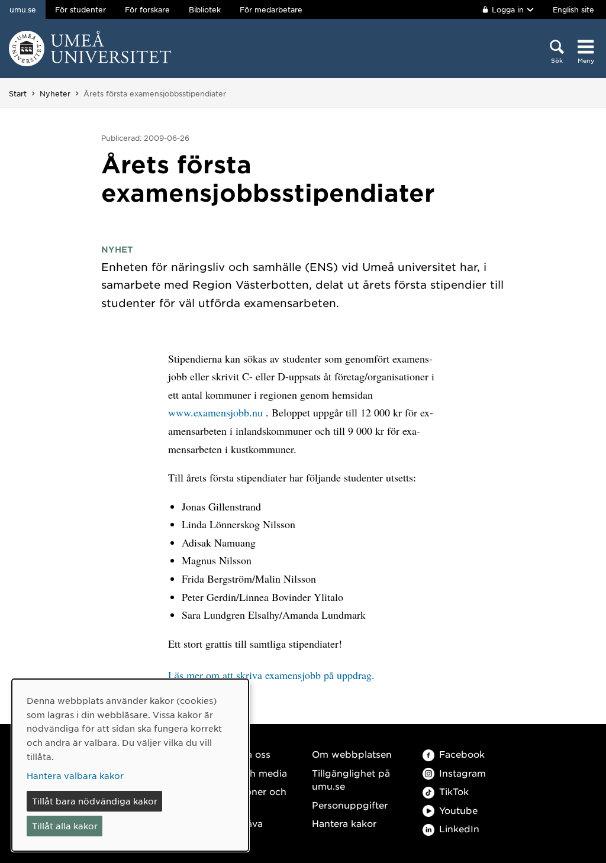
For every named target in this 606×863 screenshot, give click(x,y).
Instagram (462, 772)
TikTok (454, 791)
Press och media (249, 772)
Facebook (462, 753)
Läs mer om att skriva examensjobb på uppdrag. (271, 675)
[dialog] (130, 765)
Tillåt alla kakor (65, 825)
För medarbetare (271, 9)
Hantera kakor (344, 823)
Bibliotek (205, 9)
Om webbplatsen (352, 753)
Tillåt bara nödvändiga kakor (94, 801)
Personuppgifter (350, 804)
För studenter (80, 9)
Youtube (458, 810)
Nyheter (55, 93)
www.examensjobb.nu (215, 412)
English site (573, 9)
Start (18, 93)
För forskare (147, 9)
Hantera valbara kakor (75, 775)
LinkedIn (459, 828)
